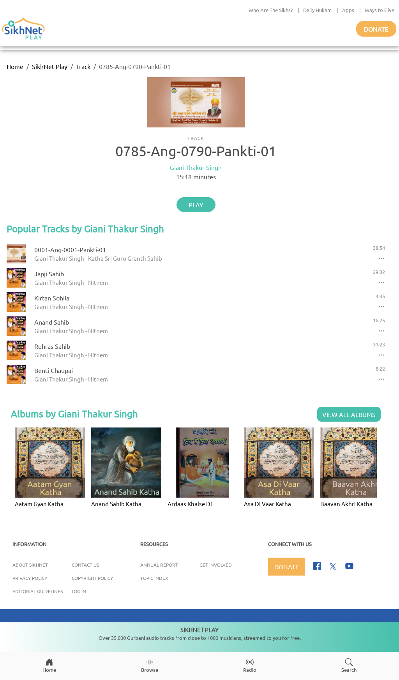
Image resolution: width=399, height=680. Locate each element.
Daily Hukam (317, 10)
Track (83, 66)
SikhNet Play (49, 66)
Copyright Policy (92, 578)
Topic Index (154, 578)
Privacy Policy (29, 578)
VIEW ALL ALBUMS (349, 414)
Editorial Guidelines (37, 591)
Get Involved (216, 565)
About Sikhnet (30, 565)
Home (15, 66)
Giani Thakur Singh (196, 167)
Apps (348, 10)
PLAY (196, 204)
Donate (376, 29)
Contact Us (85, 565)
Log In (79, 591)
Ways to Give (379, 10)
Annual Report (159, 565)
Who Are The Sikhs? (271, 10)
